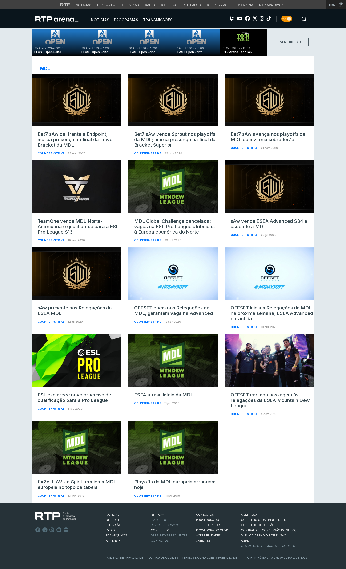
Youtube (59, 529)
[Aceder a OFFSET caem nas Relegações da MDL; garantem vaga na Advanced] (173, 273)
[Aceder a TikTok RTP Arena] (269, 18)
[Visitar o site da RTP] (65, 4)
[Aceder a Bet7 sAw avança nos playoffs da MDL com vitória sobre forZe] (269, 100)
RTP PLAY (157, 514)
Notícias (83, 5)
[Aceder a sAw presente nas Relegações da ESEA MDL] (76, 273)
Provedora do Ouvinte (214, 530)
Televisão (130, 5)
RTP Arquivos (271, 5)
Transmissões (157, 19)
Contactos (160, 540)
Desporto (106, 5)
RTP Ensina (243, 5)
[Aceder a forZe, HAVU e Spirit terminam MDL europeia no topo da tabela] (76, 447)
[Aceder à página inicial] (61, 18)
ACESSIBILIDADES (208, 535)
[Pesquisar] (302, 18)
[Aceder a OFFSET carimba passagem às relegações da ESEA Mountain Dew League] (269, 360)
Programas (125, 19)
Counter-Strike (51, 153)
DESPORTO (114, 520)
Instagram (52, 529)
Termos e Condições (198, 557)
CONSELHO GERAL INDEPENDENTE (265, 520)
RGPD (245, 540)
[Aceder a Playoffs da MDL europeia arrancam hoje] (173, 447)
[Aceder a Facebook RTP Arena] (248, 18)
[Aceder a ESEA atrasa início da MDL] (173, 360)
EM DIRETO (158, 520)
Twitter (45, 529)
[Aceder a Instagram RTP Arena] (262, 18)
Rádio (150, 5)
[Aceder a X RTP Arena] (255, 18)
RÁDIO (110, 530)
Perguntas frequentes (169, 535)
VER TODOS (289, 42)
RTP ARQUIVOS (116, 535)
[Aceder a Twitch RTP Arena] (232, 18)
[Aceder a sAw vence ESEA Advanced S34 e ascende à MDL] (269, 186)
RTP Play (169, 5)
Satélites (203, 540)
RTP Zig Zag (217, 5)
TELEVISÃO (113, 525)
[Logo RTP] (55, 516)
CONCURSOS (160, 530)
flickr (66, 529)
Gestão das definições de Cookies (268, 546)
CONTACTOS (205, 514)
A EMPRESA (249, 514)
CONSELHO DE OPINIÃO (257, 525)
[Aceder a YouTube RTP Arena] (240, 18)
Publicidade (227, 557)
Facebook (37, 529)
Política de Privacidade (124, 557)
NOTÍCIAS (112, 514)
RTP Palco (192, 5)
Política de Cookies (162, 557)
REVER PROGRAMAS (165, 525)
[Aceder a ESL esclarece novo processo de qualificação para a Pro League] (76, 360)
